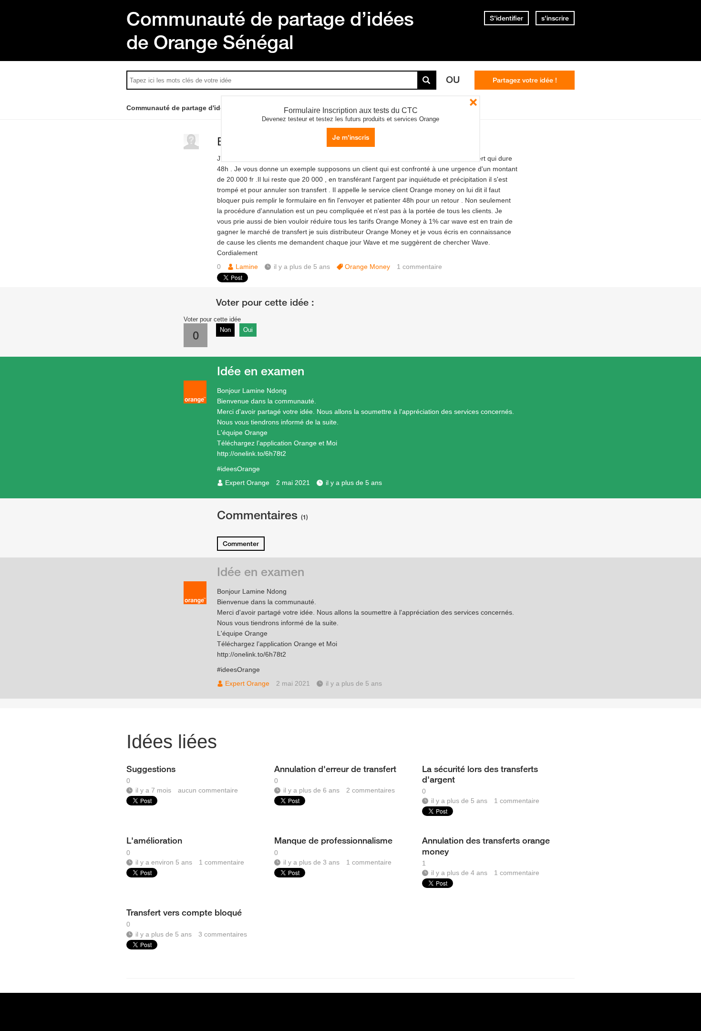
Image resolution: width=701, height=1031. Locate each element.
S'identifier (506, 18)
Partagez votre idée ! (525, 80)
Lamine (247, 266)
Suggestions (150, 768)
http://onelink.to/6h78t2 (251, 453)
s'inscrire (555, 18)
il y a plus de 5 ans (354, 482)
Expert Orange (247, 482)
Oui (248, 329)
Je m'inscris (350, 137)
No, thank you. (473, 102)
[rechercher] (426, 80)
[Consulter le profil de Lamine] (191, 147)
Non (225, 329)
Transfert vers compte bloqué (184, 912)
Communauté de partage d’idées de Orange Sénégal (270, 30)
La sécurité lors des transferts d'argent (480, 773)
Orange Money (367, 266)
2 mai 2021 (293, 482)
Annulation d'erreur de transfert (335, 768)
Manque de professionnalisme (333, 840)
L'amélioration (154, 840)
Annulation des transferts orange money (486, 845)
